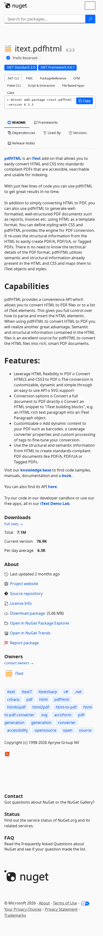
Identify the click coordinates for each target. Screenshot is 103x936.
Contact (13, 796)
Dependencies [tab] (23, 132)
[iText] (9, 673)
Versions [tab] (79, 132)
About (44, 903)
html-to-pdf (66, 707)
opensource (45, 730)
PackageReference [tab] (53, 78)
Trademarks (15, 915)
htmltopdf (16, 707)
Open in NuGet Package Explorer (40, 623)
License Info (21, 603)
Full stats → (13, 524)
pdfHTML (12, 158)
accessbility (17, 730)
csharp (13, 699)
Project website (24, 583)
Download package (27, 613)
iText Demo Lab (54, 503)
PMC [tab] (29, 78)
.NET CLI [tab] (13, 78)
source (85, 730)
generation (41, 722)
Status (12, 814)
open (67, 730)
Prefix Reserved (25, 58)
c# (66, 691)
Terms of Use (65, 903)
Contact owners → (19, 663)
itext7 (27, 691)
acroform (62, 714)
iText (36, 158)
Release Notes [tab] (23, 143)
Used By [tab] (54, 132)
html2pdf (40, 707)
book (66, 475)
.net (78, 691)
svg (44, 714)
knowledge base (35, 470)
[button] (84, 100)
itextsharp (48, 691)
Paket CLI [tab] (14, 85)
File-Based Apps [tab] (73, 85)
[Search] (90, 19)
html (43, 699)
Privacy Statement (61, 909)
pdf (29, 699)
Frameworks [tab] (47, 122)
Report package (24, 643)
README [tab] (18, 122)
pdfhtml (61, 699)
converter (67, 722)
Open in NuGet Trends (30, 633)
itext (11, 691)
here (52, 486)
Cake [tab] (10, 92)
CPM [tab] (76, 78)
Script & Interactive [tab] (41, 85)
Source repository (26, 593)
